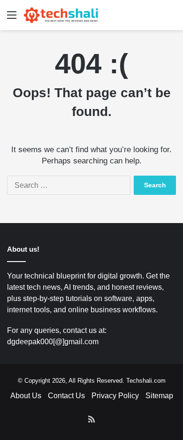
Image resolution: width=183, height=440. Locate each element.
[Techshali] (61, 15)
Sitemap (159, 396)
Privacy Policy (115, 396)
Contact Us (66, 396)
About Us (25, 396)
